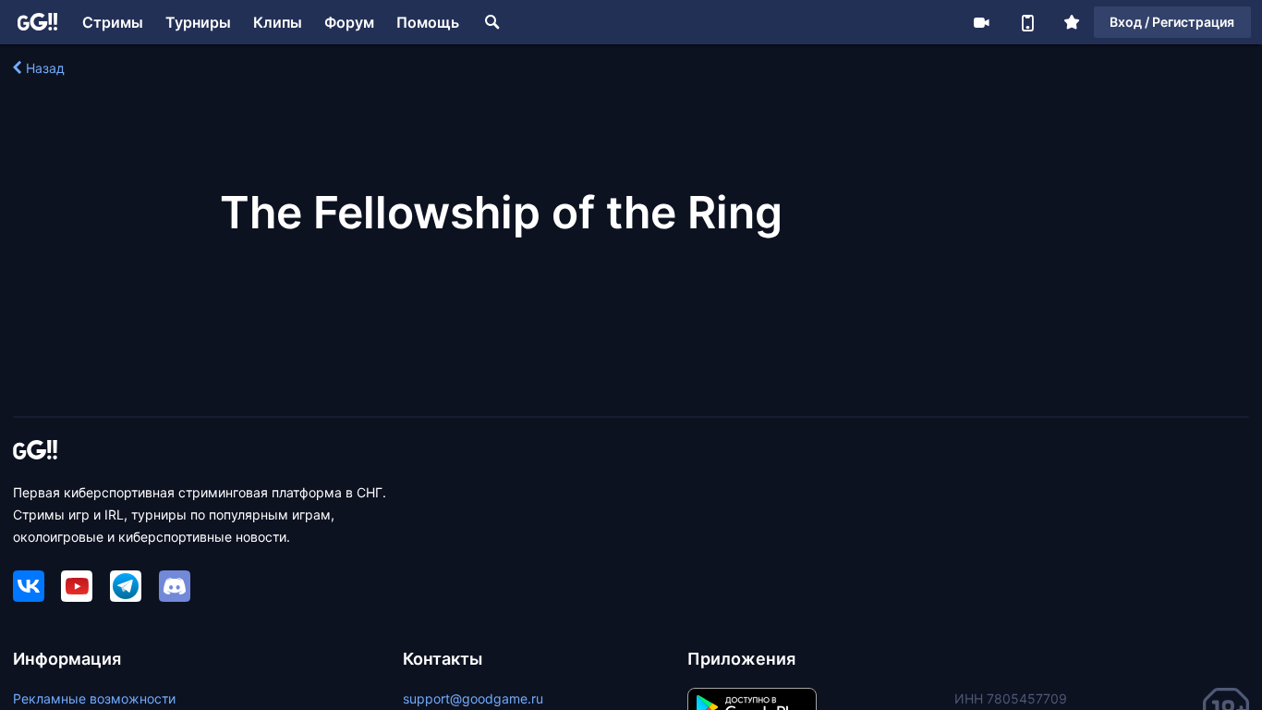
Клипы (277, 22)
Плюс (1072, 22)
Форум (349, 22)
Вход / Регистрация (1172, 22)
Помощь (427, 22)
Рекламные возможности (94, 698)
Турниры (198, 22)
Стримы (112, 22)
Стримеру (981, 22)
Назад (45, 68)
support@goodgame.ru (473, 698)
